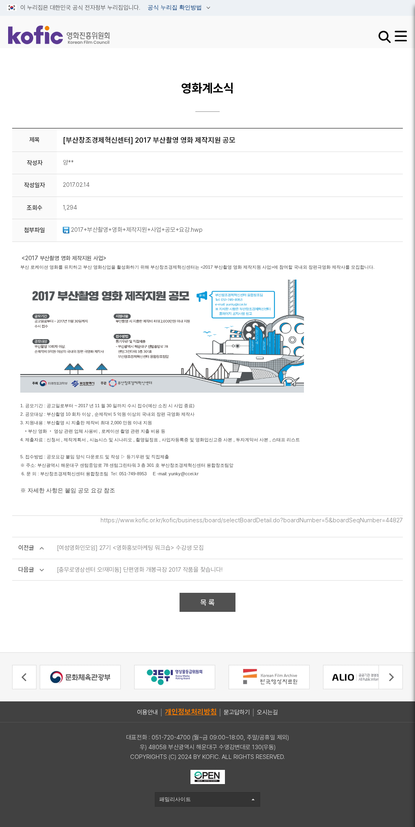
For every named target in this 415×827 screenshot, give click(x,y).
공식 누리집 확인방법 (175, 7)
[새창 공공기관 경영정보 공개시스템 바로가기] (363, 676)
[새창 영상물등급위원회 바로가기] (174, 676)
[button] (24, 677)
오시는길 (267, 712)
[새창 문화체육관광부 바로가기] (80, 676)
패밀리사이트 (175, 799)
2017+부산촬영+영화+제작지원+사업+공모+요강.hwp (136, 229)
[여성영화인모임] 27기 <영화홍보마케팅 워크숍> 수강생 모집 (130, 547)
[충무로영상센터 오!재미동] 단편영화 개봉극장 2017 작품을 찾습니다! (139, 569)
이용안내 (147, 712)
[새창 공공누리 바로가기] (207, 776)
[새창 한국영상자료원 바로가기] (269, 676)
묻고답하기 (237, 712)
